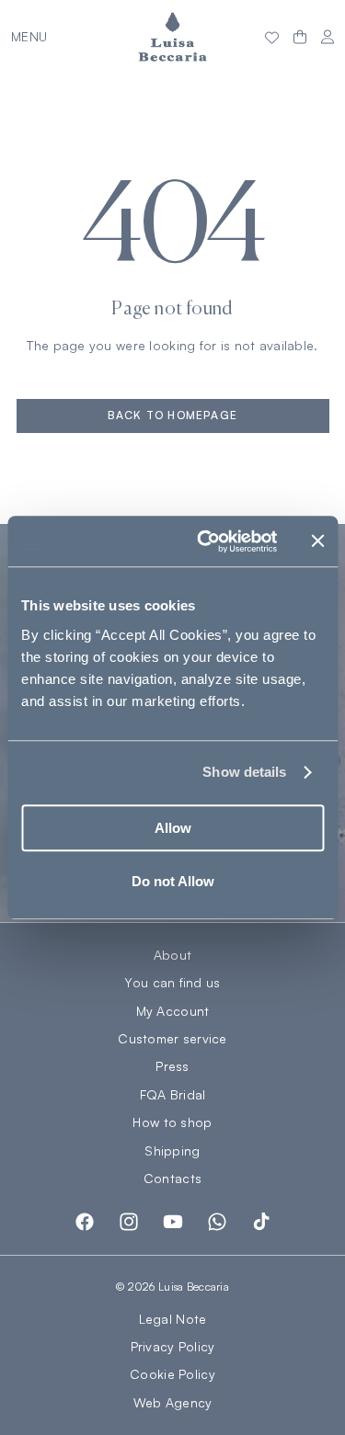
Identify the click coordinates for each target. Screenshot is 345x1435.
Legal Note (173, 1319)
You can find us (172, 982)
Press (172, 1066)
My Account (173, 1011)
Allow (173, 828)
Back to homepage (172, 415)
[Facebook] (85, 1222)
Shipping (172, 1151)
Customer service (172, 1038)
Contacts (172, 1178)
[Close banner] (317, 541)
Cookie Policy (172, 1374)
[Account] (327, 37)
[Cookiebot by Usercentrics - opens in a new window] (205, 541)
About (172, 955)
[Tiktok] (261, 1222)
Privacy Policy (173, 1346)
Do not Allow (173, 881)
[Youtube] (173, 1222)
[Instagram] (129, 1222)
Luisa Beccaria (193, 1286)
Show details (244, 772)
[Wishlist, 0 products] (272, 36)
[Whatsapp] (217, 1222)
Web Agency (173, 1402)
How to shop (172, 1122)
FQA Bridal (173, 1095)
